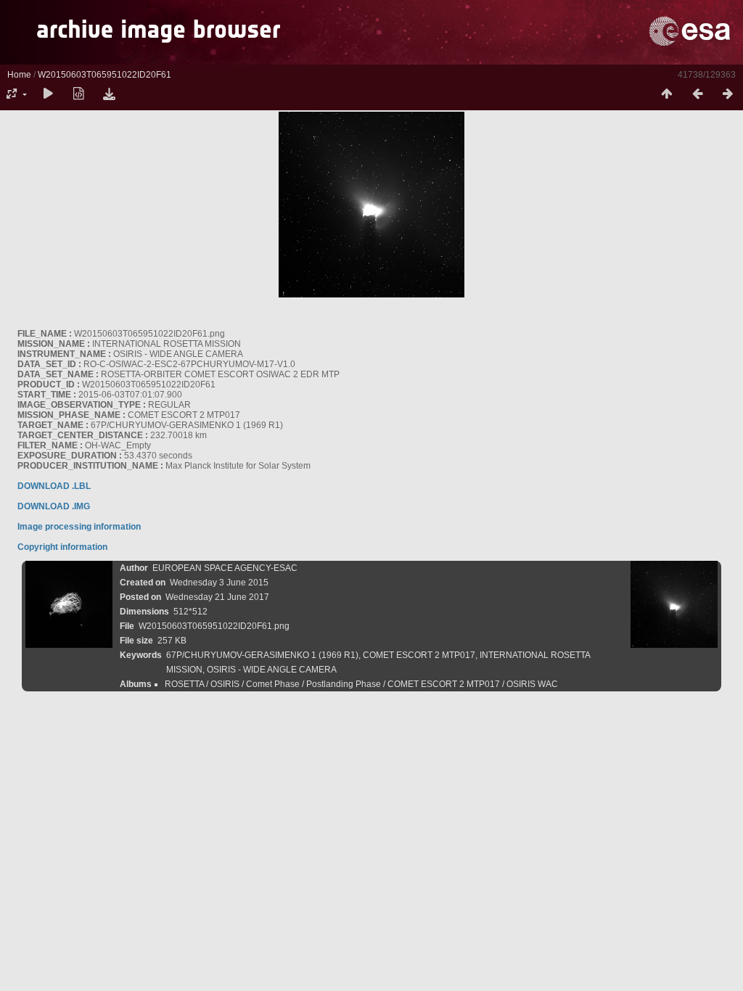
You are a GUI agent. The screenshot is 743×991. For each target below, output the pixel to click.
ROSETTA (184, 684)
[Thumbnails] (667, 94)
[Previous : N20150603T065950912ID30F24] (697, 94)
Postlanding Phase (343, 684)
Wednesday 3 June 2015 (219, 582)
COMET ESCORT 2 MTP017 (419, 655)
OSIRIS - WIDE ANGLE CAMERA (272, 670)
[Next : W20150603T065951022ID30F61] (728, 94)
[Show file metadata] (78, 94)
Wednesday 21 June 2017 (217, 597)
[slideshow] (48, 94)
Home (19, 75)
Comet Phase (273, 684)
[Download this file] (109, 94)
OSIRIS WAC (532, 684)
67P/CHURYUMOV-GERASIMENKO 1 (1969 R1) (262, 655)
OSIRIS (224, 684)
